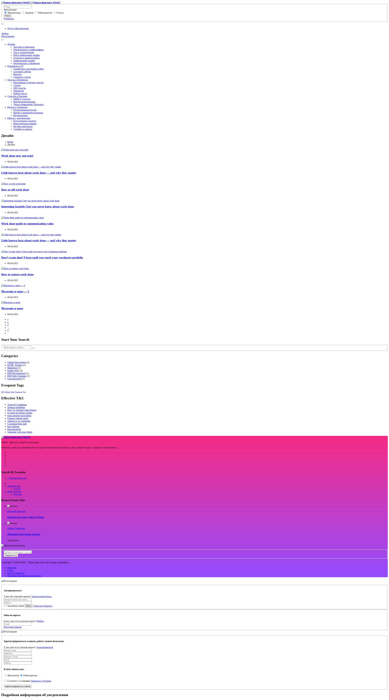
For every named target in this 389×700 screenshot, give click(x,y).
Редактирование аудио (25, 110)
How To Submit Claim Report (21, 410)
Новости (11, 567)
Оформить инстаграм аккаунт (23, 534)
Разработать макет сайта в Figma (25, 517)
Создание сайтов (22, 71)
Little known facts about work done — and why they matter (38, 172)
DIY (2, 392)
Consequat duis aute (17, 423)
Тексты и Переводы (17, 80)
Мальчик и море (12, 308)
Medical (7, 392)
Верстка (17, 74)
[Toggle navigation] (2, 39)
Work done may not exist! (17, 155)
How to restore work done (17, 274)
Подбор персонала (23, 126)
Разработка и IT (15, 66)
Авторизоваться (44, 647)
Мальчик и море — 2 (15, 291)
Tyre (24, 392)
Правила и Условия (41, 681)
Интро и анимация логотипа (28, 112)
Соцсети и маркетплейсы (26, 58)
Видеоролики (20, 115)
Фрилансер (13, 675)
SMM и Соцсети (21, 99)
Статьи (17, 85)
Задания (29, 12)
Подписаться (11, 555)
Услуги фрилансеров (18, 28)
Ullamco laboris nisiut (17, 418)
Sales (13, 392)
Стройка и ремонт (22, 129)
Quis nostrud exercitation (19, 415)
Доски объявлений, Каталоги (28, 104)
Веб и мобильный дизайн (26, 55)
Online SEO (13, 370)
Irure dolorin (13, 426)
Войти (5, 33)
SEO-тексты (19, 88)
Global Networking (16, 362)
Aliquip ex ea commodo (18, 421)
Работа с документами (18, 118)
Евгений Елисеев (16, 511)
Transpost (18, 392)
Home (10, 142)
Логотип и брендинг (24, 47)
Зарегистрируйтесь (42, 596)
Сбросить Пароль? (42, 606)
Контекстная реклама (24, 101)
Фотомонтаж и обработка (26, 63)
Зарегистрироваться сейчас (18, 686)
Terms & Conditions (17, 404)
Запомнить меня (15, 606)
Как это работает (16, 573)
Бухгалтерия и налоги (24, 121)
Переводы (18, 90)
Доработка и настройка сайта (28, 69)
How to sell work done (15, 189)
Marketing (12, 368)
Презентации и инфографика (28, 49)
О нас (10, 570)
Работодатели (45, 12)
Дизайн (11, 44)
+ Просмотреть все (17, 478)
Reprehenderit (14, 429)
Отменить (9, 18)
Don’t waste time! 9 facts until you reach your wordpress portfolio (42, 257)
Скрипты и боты (22, 77)
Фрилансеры (14, 12)
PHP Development (16, 373)
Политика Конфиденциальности (24, 575)
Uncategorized (14, 378)
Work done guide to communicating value (27, 223)
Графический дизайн (24, 60)
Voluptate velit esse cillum (19, 432)
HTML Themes (14, 365)
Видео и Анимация (17, 107)
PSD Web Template (16, 376)
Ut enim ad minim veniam (19, 413)
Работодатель (30, 675)
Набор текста (20, 93)
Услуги (60, 12)
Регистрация (7, 36)
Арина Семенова (16, 528)
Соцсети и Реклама (17, 96)
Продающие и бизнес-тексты (28, 82)
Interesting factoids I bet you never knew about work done (37, 206)
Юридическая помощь (24, 123)
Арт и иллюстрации (23, 52)
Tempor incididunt (16, 407)
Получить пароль (13, 627)
